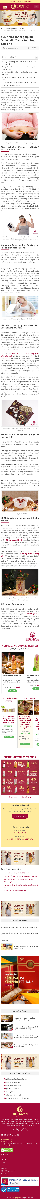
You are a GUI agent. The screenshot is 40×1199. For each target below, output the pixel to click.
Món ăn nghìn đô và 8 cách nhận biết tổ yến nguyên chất (26, 1045)
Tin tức (22, 28)
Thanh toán (4, 1174)
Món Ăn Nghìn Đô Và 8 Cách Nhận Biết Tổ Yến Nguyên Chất (19, 927)
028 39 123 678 (14, 1)
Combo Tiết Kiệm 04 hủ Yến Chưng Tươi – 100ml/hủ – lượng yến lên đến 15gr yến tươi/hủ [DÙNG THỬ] (25, 722)
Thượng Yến (20, 1111)
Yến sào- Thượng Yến (20, 6)
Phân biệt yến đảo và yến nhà (16, 1079)
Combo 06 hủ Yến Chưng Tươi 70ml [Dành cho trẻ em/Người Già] (8, 719)
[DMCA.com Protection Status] (7, 1150)
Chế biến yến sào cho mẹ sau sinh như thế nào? (20, 82)
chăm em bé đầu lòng (13, 1085)
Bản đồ (8, 1145)
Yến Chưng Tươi (20, 833)
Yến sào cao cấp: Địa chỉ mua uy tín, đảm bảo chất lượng (26, 947)
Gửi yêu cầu (20, 816)
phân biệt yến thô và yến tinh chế (17, 1098)
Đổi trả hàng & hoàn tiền (8, 1171)
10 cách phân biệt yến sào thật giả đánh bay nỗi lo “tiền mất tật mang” (26, 1028)
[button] (3, 18)
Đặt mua (10, 737)
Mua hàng (4, 1168)
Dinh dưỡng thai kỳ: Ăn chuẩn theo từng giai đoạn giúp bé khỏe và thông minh (26, 1037)
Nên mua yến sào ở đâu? (12, 85)
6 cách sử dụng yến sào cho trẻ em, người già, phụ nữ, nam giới (24, 1019)
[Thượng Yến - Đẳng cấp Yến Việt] (32, 636)
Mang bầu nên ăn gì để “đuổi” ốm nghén (17, 873)
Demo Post (4, 941)
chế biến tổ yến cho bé (14, 1082)
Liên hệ (3, 1162)
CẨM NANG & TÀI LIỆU (11, 28)
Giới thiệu (4, 1159)
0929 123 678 (27, 1)
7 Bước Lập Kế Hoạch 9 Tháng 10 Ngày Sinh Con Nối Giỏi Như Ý (20, 934)
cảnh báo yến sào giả (13, 1095)
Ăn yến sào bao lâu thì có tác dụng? (16, 891)
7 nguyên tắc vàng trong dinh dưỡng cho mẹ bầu (20, 876)
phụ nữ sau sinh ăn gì (11, 48)
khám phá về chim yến (13, 1092)
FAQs (2, 1165)
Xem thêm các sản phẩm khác (21, 797)
